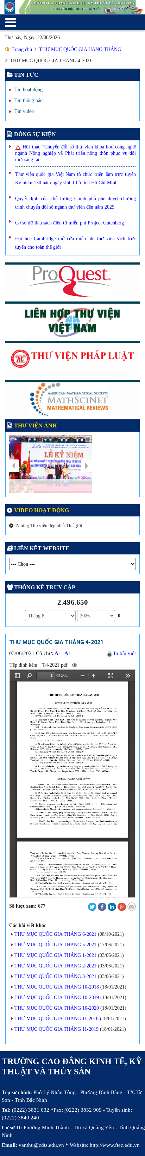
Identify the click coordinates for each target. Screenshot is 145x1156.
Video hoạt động (41, 510)
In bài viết (124, 653)
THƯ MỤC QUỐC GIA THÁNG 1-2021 (55, 955)
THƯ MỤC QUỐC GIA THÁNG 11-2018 (56, 1018)
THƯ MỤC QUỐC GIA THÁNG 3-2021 (55, 976)
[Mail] (131, 906)
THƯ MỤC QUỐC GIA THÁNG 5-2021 (55, 944)
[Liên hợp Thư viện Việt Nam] (72, 320)
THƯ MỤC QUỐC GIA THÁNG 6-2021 (55, 934)
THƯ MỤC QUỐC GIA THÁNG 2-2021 (55, 965)
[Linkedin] (112, 906)
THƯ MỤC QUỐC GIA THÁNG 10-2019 (56, 997)
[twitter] (92, 906)
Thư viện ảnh (35, 425)
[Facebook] (102, 906)
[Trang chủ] (72, 7)
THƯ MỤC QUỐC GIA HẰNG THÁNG (80, 49)
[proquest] (72, 281)
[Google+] (122, 906)
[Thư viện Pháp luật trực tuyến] (72, 360)
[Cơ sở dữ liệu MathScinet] (72, 399)
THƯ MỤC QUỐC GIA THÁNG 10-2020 (56, 1008)
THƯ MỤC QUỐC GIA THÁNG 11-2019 (56, 1029)
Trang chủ (22, 49)
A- (57, 653)
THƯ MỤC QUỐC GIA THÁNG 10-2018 (56, 987)
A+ (67, 653)
